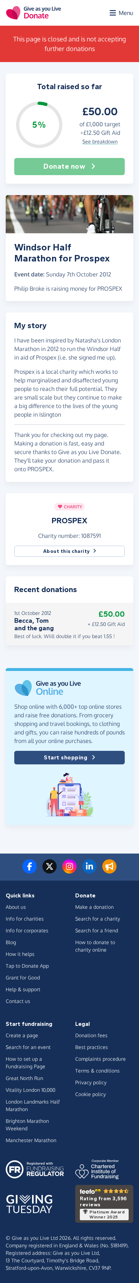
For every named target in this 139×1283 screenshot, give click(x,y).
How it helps (20, 954)
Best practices (91, 1047)
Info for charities (25, 919)
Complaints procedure (100, 1059)
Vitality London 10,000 (30, 1090)
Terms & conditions (97, 1071)
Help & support (23, 989)
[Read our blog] (109, 870)
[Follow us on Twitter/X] (49, 870)
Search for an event (28, 1047)
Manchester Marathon (31, 1140)
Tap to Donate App (27, 966)
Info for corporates (27, 930)
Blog (11, 942)
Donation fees (91, 1035)
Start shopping (65, 757)
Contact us (18, 1001)
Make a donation (94, 907)
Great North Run (24, 1078)
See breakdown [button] (100, 141)
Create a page (22, 1035)
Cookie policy (90, 1094)
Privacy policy (91, 1082)
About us (16, 907)
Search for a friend (96, 930)
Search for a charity (97, 919)
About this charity (66, 551)
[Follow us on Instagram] (69, 870)
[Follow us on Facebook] (29, 870)
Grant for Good (23, 977)
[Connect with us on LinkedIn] (89, 870)
